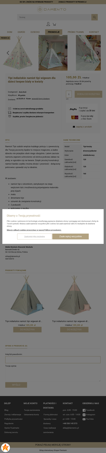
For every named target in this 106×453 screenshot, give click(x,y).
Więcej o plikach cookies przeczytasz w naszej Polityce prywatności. (34, 230)
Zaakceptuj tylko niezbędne (34, 236)
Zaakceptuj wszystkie (70, 236)
